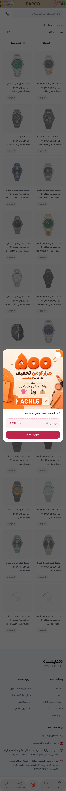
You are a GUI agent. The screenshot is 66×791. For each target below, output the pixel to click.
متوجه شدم (33, 435)
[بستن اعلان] (57, 355)
